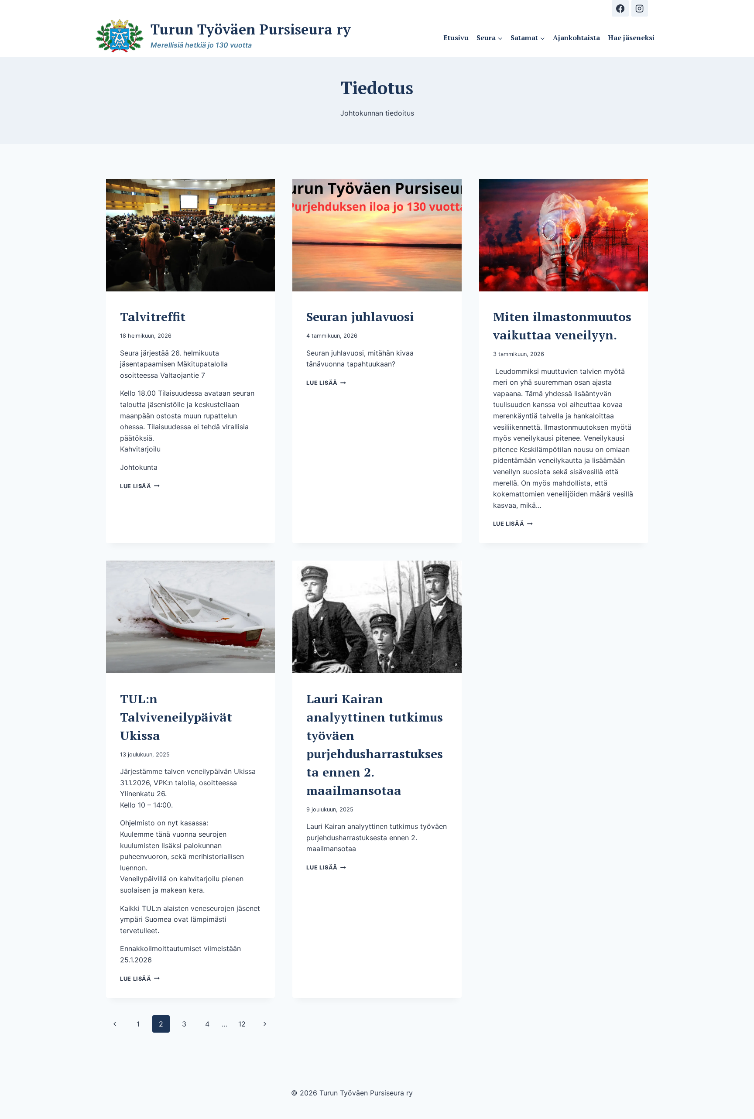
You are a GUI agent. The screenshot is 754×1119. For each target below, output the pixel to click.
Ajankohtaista (576, 37)
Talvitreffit (152, 316)
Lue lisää (140, 486)
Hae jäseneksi (631, 37)
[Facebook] (620, 8)
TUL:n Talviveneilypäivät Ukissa (176, 717)
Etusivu (456, 37)
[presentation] (190, 235)
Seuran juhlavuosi (360, 316)
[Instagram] (639, 8)
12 (242, 1024)
